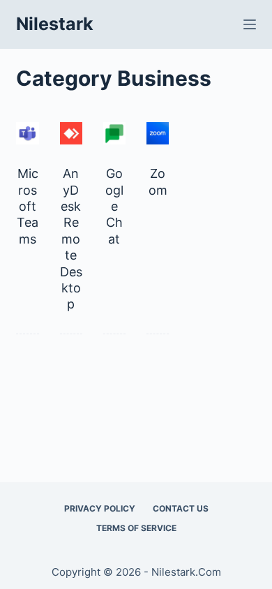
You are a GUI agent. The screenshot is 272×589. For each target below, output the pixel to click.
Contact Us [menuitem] (181, 508)
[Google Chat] (114, 133)
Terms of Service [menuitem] (136, 528)
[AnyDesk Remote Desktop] (71, 133)
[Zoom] (157, 133)
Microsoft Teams (27, 206)
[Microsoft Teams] (27, 133)
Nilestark (54, 23)
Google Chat (114, 206)
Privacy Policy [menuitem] (99, 508)
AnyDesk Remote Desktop (71, 238)
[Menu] (249, 24)
